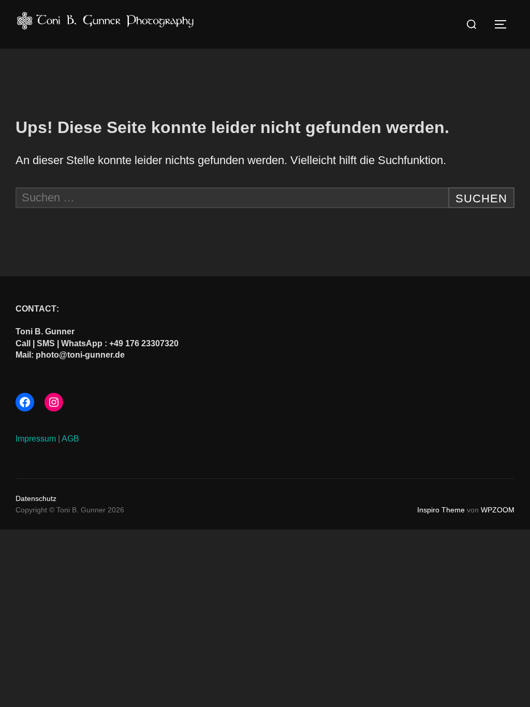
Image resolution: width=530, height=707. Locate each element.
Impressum (36, 438)
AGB (70, 438)
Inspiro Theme (441, 510)
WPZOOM (497, 510)
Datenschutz (36, 498)
